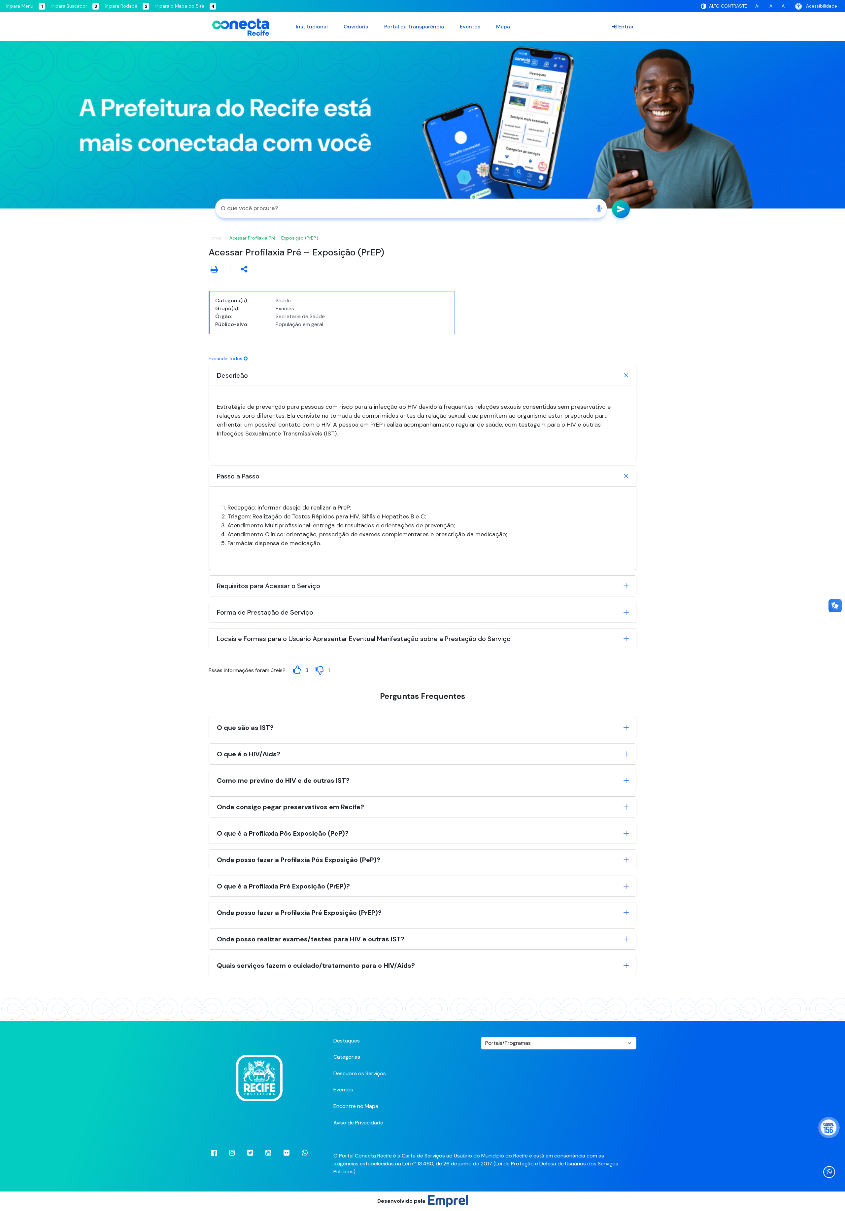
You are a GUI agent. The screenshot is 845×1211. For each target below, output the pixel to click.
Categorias (346, 1056)
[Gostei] (297, 670)
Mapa (503, 26)
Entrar (625, 26)
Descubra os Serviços (359, 1073)
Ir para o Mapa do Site (185, 6)
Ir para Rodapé (126, 6)
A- (784, 6)
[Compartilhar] (244, 269)
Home (215, 238)
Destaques (346, 1040)
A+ (757, 6)
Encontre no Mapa (355, 1106)
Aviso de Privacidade (358, 1122)
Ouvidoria (356, 26)
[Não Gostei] (319, 670)
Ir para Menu (24, 6)
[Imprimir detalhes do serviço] (214, 269)
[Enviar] (621, 209)
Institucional (312, 26)
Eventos (470, 26)
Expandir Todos (226, 358)
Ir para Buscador (74, 6)
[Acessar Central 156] (828, 1127)
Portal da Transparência (414, 26)
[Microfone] (599, 208)
